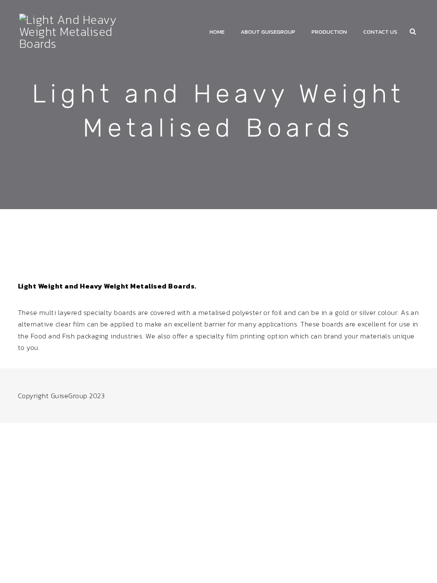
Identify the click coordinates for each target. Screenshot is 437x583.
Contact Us (380, 32)
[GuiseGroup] (81, 30)
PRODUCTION (329, 32)
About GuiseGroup (268, 32)
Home (217, 32)
